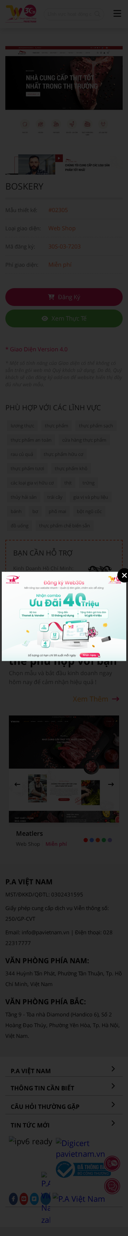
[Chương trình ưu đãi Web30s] (64, 659)
